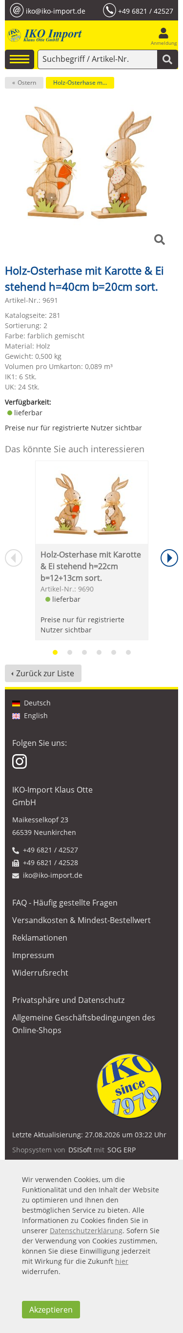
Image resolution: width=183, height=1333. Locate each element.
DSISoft (80, 1149)
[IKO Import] (44, 35)
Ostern (27, 82)
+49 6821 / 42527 (145, 10)
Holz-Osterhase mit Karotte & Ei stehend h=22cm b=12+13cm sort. (91, 566)
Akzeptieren (51, 1309)
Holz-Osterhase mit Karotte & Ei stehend (83, 82)
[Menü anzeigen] (19, 59)
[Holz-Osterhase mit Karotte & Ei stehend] (91, 502)
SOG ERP (121, 1149)
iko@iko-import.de (55, 10)
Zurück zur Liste (45, 673)
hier (121, 1261)
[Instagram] (20, 760)
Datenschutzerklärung (86, 1230)
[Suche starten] (167, 59)
